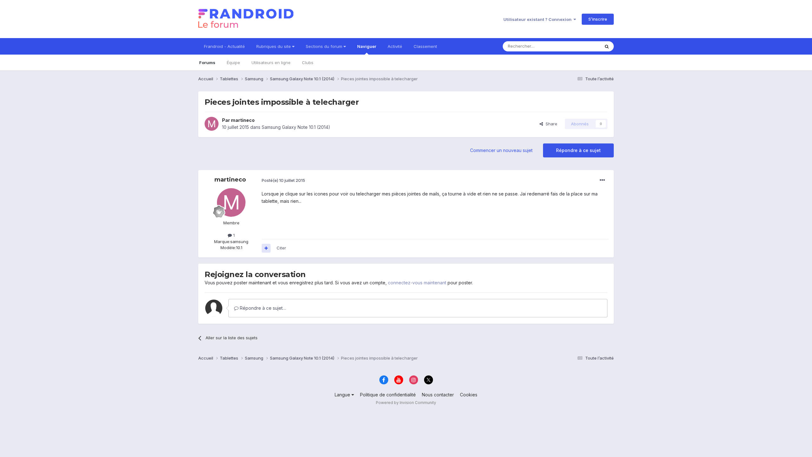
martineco (243, 120)
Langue (343, 394)
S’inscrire (597, 19)
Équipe (233, 62)
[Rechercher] (607, 46)
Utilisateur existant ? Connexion (538, 19)
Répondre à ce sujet (578, 150)
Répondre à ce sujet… (262, 308)
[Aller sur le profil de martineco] (212, 124)
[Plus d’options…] (602, 180)
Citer (281, 247)
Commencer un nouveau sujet (501, 150)
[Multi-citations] (266, 248)
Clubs (307, 62)
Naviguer (366, 46)
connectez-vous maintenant (417, 282)
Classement (425, 46)
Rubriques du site (274, 46)
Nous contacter (438, 394)
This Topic (581, 46)
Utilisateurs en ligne (271, 62)
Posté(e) (283, 180)
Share (550, 123)
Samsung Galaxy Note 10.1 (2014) (296, 127)
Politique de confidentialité (388, 394)
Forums (207, 62)
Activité (395, 46)
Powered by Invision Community (406, 402)
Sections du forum (325, 46)
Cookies (468, 394)
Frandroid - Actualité (224, 46)
